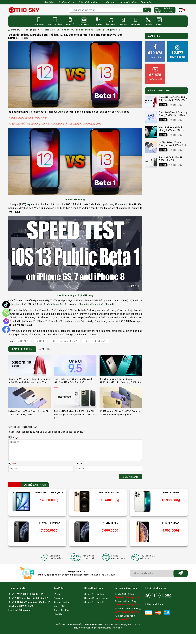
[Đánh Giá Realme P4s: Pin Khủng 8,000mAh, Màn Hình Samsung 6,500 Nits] (121, 365)
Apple (61, 111)
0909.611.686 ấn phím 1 (127, 597)
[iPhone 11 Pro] (82, 531)
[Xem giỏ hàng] (180, 10)
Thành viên (155, 54)
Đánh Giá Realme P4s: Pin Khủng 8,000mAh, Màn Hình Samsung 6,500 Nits (172, 130)
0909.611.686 (26, 606)
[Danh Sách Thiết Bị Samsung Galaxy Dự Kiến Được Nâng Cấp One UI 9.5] (75, 365)
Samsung (59, 598)
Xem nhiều (154, 36)
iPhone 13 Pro (171, 492)
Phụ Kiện (98, 24)
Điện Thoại (39, 24)
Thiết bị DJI (84, 24)
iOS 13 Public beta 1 (96, 341)
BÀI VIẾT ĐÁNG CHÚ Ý (159, 90)
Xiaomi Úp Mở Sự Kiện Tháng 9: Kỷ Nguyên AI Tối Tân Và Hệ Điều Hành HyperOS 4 (173, 100)
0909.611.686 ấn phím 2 (127, 604)
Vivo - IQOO (59, 606)
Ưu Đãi (159, 24)
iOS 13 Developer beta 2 (65, 341)
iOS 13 (40, 341)
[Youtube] (168, 595)
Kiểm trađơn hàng (168, 10)
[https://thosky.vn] (37, 10)
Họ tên (12, 463)
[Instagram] (161, 595)
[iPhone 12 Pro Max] (82, 501)
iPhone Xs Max (170, 523)
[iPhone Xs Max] (142, 531)
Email (80, 463)
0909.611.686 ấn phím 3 (127, 612)
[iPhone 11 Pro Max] (21, 531)
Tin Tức (148, 24)
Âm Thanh (110, 24)
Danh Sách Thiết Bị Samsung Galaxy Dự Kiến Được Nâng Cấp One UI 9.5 (173, 115)
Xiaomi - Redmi (61, 602)
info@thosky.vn (23, 610)
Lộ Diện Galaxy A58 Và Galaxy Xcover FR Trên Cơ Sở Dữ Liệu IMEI (173, 145)
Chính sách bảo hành (89, 2)
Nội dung (13, 437)
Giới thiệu (49, 2)
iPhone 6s (83, 304)
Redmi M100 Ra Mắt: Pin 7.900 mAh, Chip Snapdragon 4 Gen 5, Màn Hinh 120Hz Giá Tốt (74, 414)
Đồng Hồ (70, 24)
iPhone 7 (95, 304)
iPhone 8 (109, 304)
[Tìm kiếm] (147, 10)
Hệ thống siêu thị (66, 2)
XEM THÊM (44, 349)
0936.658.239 (122, 619)
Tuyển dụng (109, 2)
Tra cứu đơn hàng (128, 2)
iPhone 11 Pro (110, 523)
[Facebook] (154, 595)
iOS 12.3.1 (23, 341)
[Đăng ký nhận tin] (180, 573)
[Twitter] (148, 595)
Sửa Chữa (135, 24)
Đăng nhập (146, 2)
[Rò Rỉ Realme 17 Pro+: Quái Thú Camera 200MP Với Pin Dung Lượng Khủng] (121, 397)
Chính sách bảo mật (94, 602)
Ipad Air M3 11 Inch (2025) (49, 492)
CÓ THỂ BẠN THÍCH (35, 484)
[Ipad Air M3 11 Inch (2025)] (21, 501)
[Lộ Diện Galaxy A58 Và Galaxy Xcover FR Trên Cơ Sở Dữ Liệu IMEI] (29, 397)
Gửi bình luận (130, 477)
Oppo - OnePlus (62, 610)
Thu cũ (123, 24)
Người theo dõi (177, 54)
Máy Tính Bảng (55, 24)
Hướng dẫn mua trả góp (96, 598)
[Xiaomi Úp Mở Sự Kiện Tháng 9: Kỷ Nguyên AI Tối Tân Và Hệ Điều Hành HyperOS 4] (29, 365)
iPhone (119, 204)
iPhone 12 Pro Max (110, 492)
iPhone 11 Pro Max (49, 523)
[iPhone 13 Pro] (142, 501)
